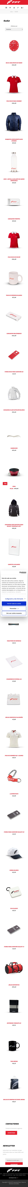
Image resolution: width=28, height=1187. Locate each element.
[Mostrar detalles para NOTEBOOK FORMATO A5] (14, 1006)
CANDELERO (14, 448)
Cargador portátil (14, 219)
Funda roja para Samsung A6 (14, 372)
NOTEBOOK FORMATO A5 (14, 1023)
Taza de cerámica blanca (14, 295)
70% (5, 484)
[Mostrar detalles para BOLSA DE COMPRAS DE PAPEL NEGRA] (14, 1083)
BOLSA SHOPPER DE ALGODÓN (14, 717)
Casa (11, 11)
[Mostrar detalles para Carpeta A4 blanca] (14, 547)
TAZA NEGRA (14, 1061)
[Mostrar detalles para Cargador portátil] (14, 202)
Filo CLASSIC (14, 908)
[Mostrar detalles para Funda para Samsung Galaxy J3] (14, 930)
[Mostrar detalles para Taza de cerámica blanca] (14, 278)
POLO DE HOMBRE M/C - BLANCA (14, 755)
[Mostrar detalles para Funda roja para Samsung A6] (14, 355)
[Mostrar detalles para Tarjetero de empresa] (14, 624)
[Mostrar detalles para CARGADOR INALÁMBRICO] (14, 317)
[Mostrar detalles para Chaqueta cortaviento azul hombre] (14, 122)
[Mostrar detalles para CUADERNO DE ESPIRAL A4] (14, 662)
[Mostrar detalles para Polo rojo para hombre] (14, 84)
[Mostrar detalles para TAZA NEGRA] (14, 1044)
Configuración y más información (14, 598)
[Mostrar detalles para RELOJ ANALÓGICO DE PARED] (14, 46)
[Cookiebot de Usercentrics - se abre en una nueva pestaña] (19, 573)
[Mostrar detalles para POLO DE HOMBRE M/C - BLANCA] (14, 739)
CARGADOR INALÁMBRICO (14, 333)
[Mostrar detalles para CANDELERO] (14, 431)
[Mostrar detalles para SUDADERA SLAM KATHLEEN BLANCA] (14, 393)
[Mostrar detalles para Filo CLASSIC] (14, 891)
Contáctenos (11, 1133)
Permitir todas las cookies (14, 603)
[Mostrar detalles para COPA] (14, 469)
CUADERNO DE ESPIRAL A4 (14, 679)
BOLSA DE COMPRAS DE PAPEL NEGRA (14, 1099)
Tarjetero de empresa (14, 641)
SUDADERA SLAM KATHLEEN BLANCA (14, 410)
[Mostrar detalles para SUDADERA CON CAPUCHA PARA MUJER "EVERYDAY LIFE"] (14, 508)
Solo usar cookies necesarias (14, 613)
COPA (14, 486)
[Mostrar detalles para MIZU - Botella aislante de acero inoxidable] (14, 162)
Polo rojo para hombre (14, 101)
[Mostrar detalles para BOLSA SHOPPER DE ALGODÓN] (14, 700)
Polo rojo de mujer (14, 257)
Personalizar (13, 608)
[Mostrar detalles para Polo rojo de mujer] (14, 240)
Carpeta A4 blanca (14, 564)
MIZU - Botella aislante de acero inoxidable (14, 179)
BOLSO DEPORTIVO (14, 985)
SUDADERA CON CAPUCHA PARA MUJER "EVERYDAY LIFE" (14, 525)
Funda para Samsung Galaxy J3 (14, 946)
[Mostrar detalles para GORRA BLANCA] (14, 853)
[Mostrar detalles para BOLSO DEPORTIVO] (14, 968)
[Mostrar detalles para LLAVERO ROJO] (14, 777)
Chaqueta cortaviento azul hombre (14, 140)
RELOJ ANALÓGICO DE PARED (14, 63)
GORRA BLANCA (14, 870)
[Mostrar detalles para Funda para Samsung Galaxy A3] (14, 815)
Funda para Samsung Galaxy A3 (14, 832)
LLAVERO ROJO (14, 794)
